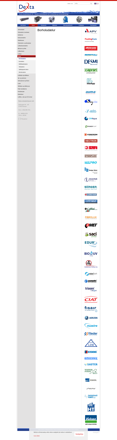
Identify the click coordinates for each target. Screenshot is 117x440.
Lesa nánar (37, 436)
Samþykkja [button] (79, 434)
